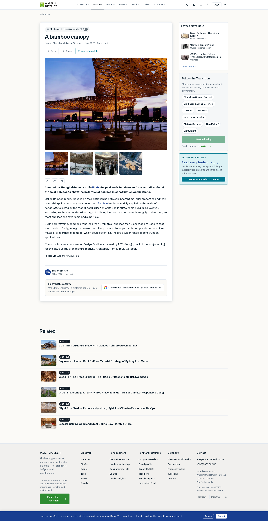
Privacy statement (172, 516)
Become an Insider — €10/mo (203, 179)
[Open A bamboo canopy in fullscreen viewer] (106, 104)
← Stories (45, 14)
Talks (146, 4)
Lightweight (190, 131)
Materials (83, 4)
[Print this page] (62, 180)
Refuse (208, 516)
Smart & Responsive (194, 117)
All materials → (189, 66)
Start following (204, 139)
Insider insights (118, 478)
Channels (159, 4)
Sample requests (147, 478)
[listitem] (56, 163)
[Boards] (201, 5)
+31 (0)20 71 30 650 (206, 464)
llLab (95, 187)
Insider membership (120, 464)
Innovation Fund (147, 483)
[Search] (187, 5)
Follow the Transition (57, 499)
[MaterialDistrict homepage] (49, 4)
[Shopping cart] (208, 5)
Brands (110, 4)
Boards (113, 473)
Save (53, 51)
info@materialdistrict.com (210, 459)
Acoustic (202, 110)
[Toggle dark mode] (225, 5)
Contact (172, 478)
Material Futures (192, 124)
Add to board (88, 51)
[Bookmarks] (194, 5)
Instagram (215, 497)
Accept (221, 516)
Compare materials (119, 469)
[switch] (84, 29)
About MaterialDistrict (179, 459)
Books (135, 4)
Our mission (174, 464)
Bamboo (103, 203)
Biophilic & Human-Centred (198, 97)
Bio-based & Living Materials (64, 29)
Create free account (120, 459)
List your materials (148, 459)
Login (216, 4)
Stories (97, 4)
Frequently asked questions (176, 471)
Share (69, 51)
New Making (212, 124)
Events (123, 4)
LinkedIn (202, 497)
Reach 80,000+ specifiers (146, 471)
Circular (188, 110)
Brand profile (145, 464)
